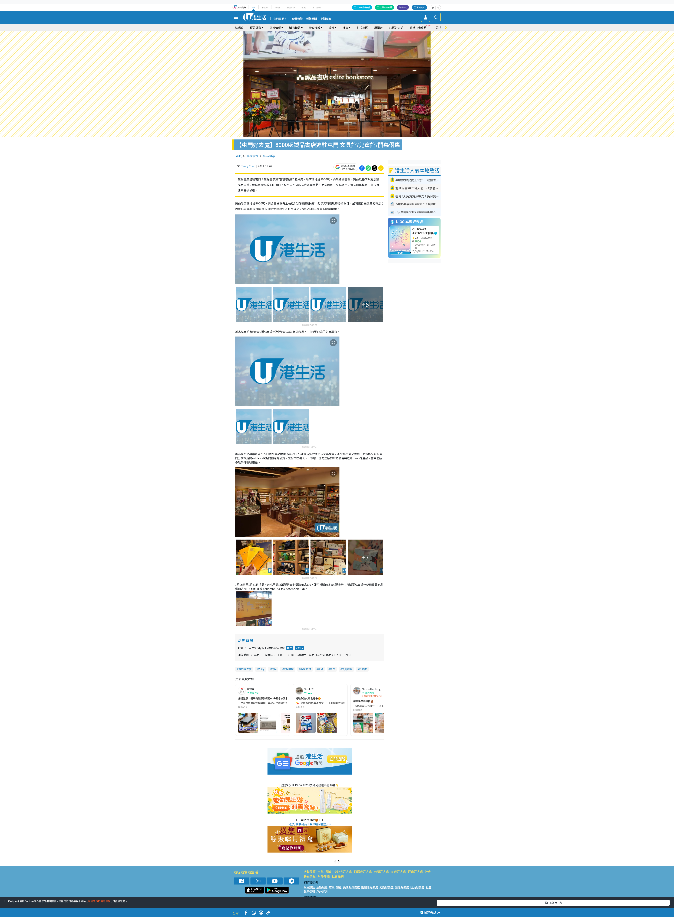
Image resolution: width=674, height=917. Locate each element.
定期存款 (326, 18)
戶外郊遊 (324, 876)
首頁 (239, 156)
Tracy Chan (248, 166)
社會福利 (338, 876)
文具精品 (347, 669)
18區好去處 (396, 27)
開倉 (329, 871)
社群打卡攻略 (386, 7)
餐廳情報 (310, 876)
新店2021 (305, 669)
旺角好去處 (415, 871)
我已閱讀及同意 (553, 902)
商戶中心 (403, 7)
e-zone (317, 7)
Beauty (291, 7)
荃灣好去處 (398, 871)
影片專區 (362, 27)
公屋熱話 (297, 18)
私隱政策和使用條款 (99, 901)
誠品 (273, 669)
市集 (321, 871)
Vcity (261, 669)
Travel (265, 7)
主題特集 (438, 27)
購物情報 (252, 156)
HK (253, 7)
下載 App (421, 7)
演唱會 (239, 27)
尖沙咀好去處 (343, 871)
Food (277, 7)
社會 (428, 871)
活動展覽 (310, 871)
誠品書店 (288, 669)
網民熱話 (309, 887)
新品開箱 (269, 156)
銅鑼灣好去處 (363, 871)
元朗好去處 (381, 871)
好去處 (363, 669)
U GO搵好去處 (363, 7)
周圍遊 (378, 27)
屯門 (289, 648)
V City (299, 648)
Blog (304, 7)
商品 (320, 669)
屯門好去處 (245, 669)
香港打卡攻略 (418, 27)
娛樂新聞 (311, 18)
